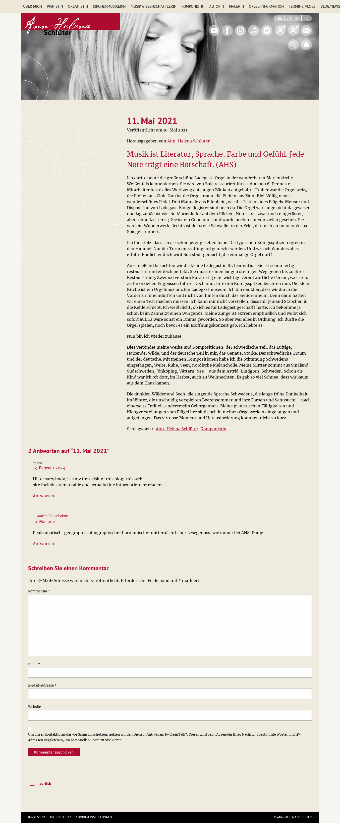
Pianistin (55, 6)
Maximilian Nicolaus (52, 516)
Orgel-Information (266, 6)
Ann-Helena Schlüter (188, 140)
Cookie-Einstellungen (94, 817)
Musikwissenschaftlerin (153, 6)
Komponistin (192, 6)
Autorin (216, 6)
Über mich (32, 6)
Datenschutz (60, 817)
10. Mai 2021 (45, 521)
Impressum (36, 817)
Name (34, 664)
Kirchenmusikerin (109, 6)
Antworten (43, 495)
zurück (39, 784)
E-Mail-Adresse (42, 685)
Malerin (236, 6)
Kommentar (39, 591)
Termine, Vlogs (302, 6)
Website (34, 707)
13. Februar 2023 (49, 467)
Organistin (78, 6)
